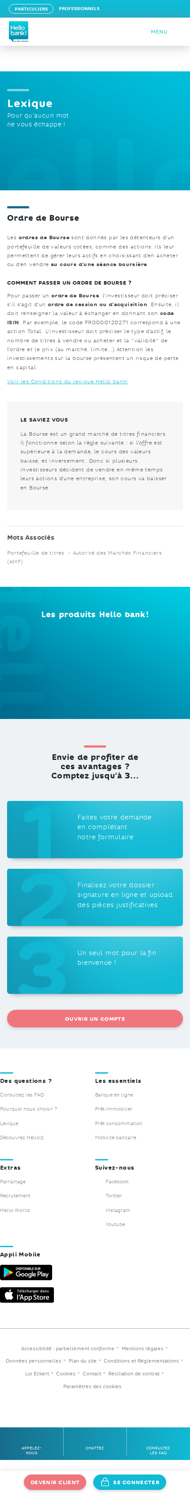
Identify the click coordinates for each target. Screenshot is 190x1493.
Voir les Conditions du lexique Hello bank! (67, 381)
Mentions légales (142, 1349)
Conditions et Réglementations (141, 1361)
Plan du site (82, 1361)
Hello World (15, 1210)
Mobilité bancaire (115, 1137)
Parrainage (13, 1181)
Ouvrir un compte (95, 1018)
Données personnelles (33, 1361)
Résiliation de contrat (134, 1374)
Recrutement (15, 1195)
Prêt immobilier (114, 1108)
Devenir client (55, 1482)
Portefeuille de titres (36, 552)
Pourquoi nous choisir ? (28, 1108)
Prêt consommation (118, 1123)
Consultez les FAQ (22, 1094)
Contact (92, 1374)
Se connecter (136, 1482)
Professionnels (79, 8)
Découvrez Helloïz (22, 1137)
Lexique (9, 1123)
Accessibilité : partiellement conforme (67, 1349)
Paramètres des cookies (92, 1386)
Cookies (66, 1374)
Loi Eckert (37, 1374)
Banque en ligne (114, 1094)
